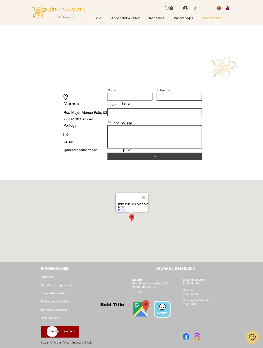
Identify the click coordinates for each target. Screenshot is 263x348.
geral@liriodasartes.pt (80, 150)
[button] (169, 8)
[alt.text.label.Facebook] (186, 336)
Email (111, 105)
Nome (112, 89)
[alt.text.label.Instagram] (197, 336)
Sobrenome (164, 89)
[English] (226, 8)
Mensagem (115, 122)
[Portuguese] (218, 8)
